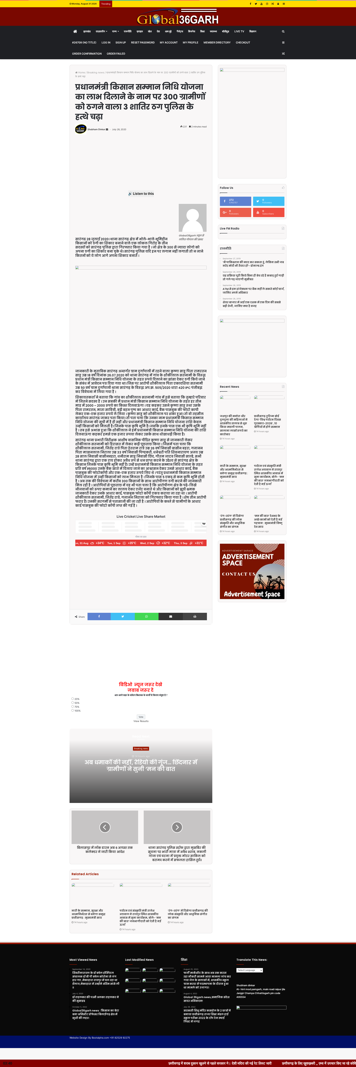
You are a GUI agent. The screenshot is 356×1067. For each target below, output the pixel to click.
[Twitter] (256, 4)
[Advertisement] (141, 164)
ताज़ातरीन (100, 31)
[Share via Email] (171, 616)
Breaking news (95, 72)
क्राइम (140, 31)
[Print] (195, 616)
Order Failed (116, 53)
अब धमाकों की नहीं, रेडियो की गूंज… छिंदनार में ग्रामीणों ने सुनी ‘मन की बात (141, 765)
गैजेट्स (180, 31)
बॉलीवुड (225, 31)
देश (158, 31)
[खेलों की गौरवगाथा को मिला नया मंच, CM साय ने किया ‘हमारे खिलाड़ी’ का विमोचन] (150, 993)
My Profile (190, 42)
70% (77, 706)
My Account (169, 42)
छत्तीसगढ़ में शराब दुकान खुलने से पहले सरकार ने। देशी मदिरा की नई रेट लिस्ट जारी (166, 1063)
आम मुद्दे (168, 31)
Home (81, 72)
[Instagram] (267, 4)
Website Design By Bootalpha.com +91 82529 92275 (100, 1037)
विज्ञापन (252, 31)
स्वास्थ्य (213, 31)
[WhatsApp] (147, 616)
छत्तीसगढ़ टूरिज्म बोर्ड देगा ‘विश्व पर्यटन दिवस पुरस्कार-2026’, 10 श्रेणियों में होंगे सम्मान (267, 421)
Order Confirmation (87, 53)
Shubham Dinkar (96, 129)
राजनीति (127, 31)
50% (77, 702)
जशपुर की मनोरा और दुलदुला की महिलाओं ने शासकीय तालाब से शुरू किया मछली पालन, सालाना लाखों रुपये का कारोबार (234, 425)
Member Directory (217, 42)
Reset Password (143, 42)
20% (77, 698)
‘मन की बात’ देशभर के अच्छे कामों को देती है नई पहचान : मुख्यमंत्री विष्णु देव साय (268, 521)
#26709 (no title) (84, 42)
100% (78, 710)
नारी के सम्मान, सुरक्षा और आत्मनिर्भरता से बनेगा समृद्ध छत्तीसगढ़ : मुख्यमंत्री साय (88, 914)
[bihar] (178, 16)
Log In (106, 42)
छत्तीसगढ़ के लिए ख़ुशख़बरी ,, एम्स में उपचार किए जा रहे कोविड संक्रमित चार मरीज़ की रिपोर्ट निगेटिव (289, 1063)
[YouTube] (261, 4)
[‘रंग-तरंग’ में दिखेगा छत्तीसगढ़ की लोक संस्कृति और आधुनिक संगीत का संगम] (189, 895)
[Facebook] (250, 4)
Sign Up (121, 42)
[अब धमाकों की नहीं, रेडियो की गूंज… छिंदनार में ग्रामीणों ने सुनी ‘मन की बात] (133, 972)
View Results (141, 721)
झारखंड (87, 31)
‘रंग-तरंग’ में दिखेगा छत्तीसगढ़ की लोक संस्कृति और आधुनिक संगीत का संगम (188, 914)
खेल (150, 31)
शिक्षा (202, 31)
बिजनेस (191, 31)
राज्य (114, 31)
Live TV (239, 31)
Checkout (243, 42)
